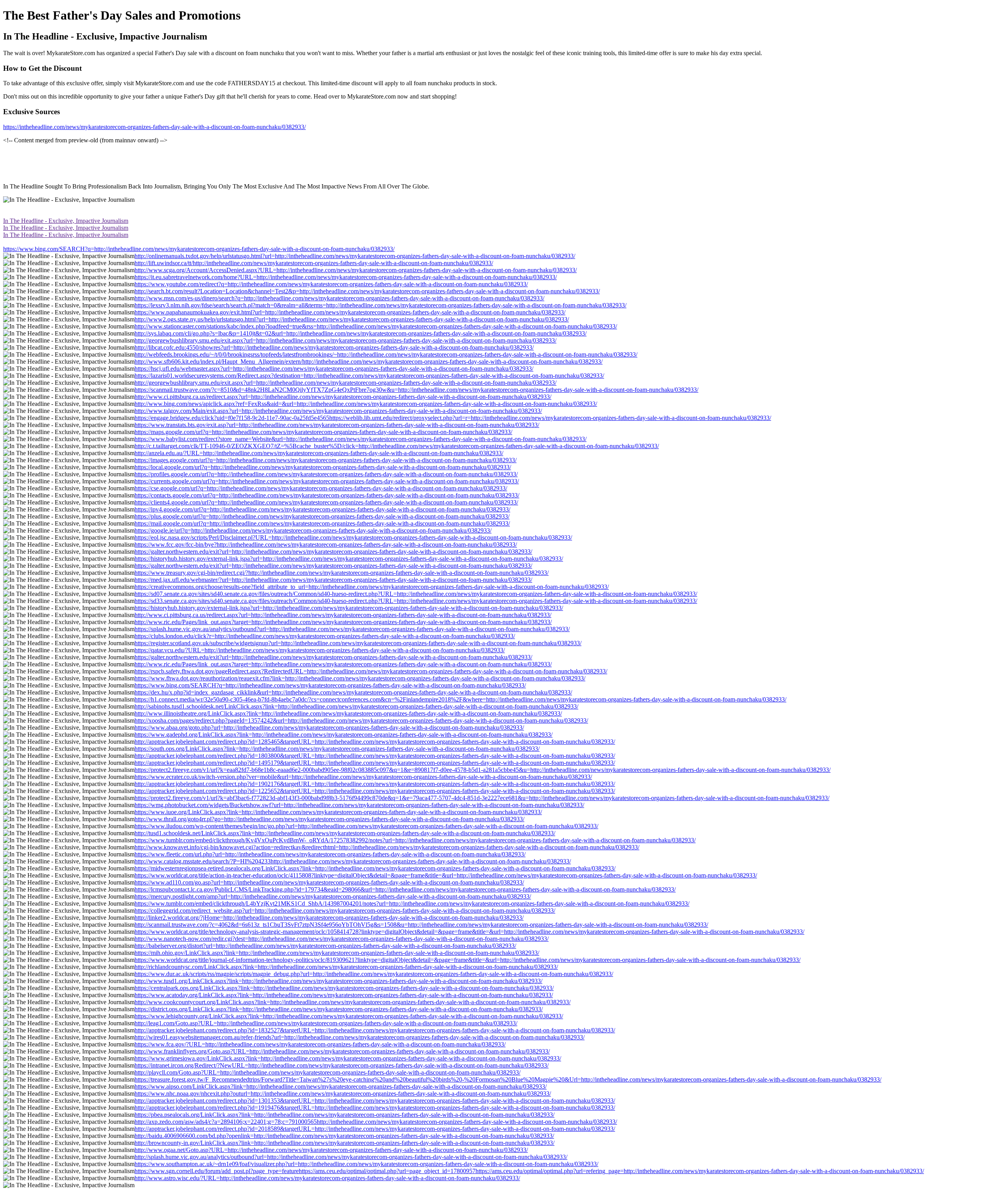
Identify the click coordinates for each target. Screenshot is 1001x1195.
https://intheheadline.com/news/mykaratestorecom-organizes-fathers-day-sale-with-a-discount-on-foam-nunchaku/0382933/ (154, 127)
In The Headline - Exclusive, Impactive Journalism (65, 220)
